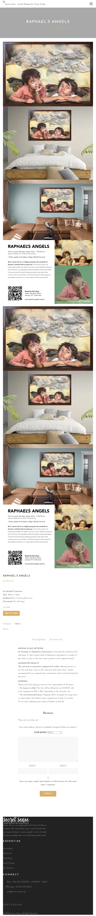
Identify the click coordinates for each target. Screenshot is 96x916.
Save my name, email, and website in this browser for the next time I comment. (48, 783)
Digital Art (7, 853)
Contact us (52, 702)
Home (26, 27)
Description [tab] (38, 639)
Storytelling (7, 849)
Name (32, 766)
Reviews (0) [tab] (56, 639)
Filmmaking (7, 858)
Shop (35, 27)
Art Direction (8, 868)
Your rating (41, 733)
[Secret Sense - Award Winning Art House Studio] (24, 4)
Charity (44, 27)
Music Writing (8, 863)
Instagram (12, 905)
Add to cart (11, 613)
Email (63, 766)
